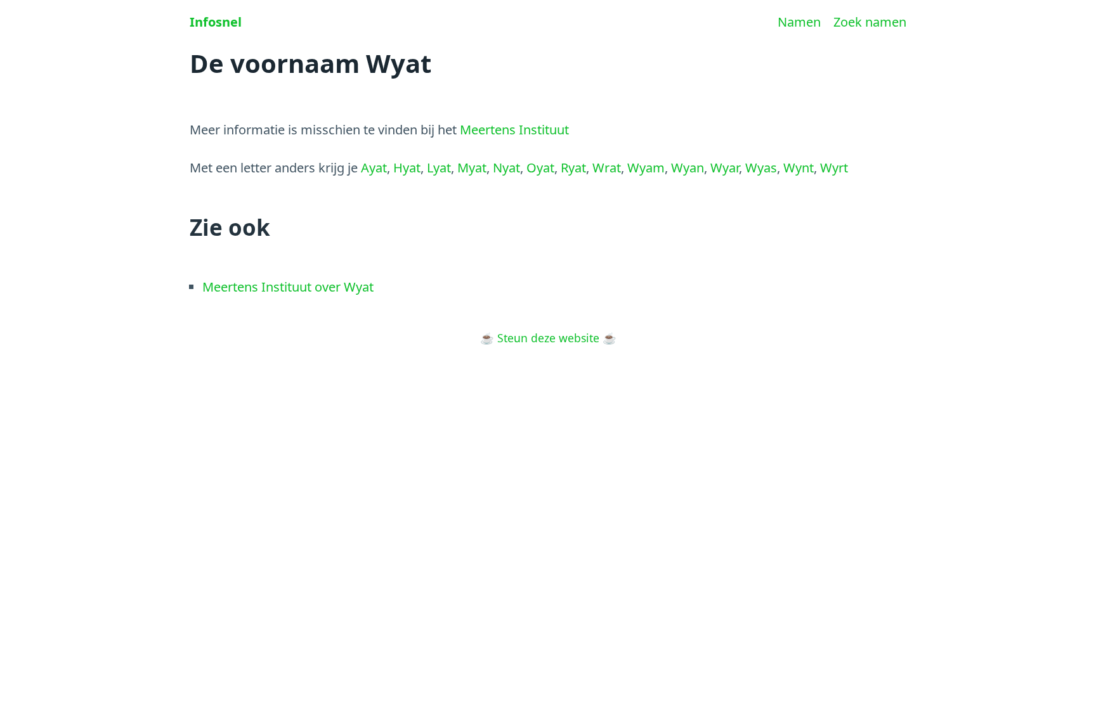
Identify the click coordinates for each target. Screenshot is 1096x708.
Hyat (407, 167)
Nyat (506, 167)
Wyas (761, 167)
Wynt (798, 167)
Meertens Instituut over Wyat (288, 286)
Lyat (439, 167)
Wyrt (834, 167)
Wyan (687, 167)
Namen (799, 21)
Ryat (573, 167)
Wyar (724, 167)
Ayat (374, 167)
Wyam (646, 167)
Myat (471, 167)
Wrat (606, 167)
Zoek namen (869, 21)
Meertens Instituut (514, 129)
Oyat (540, 167)
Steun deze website (548, 337)
